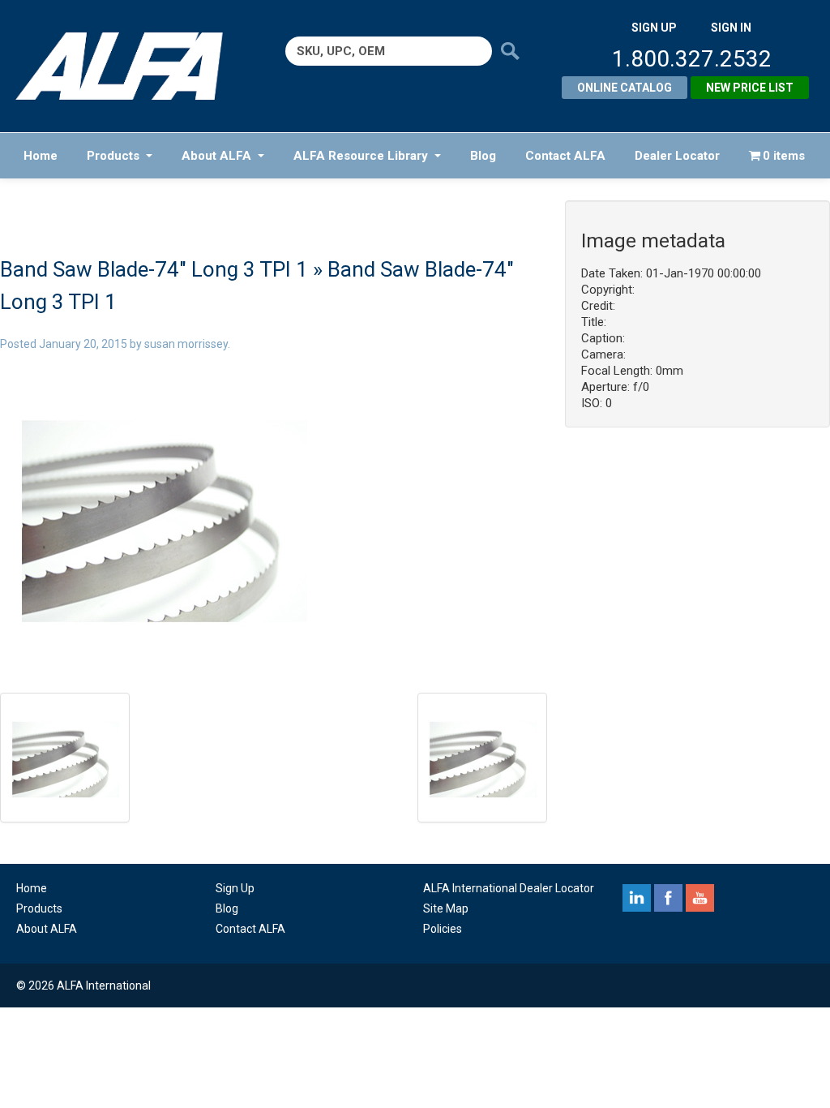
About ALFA (216, 155)
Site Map (445, 908)
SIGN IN (731, 27)
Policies (442, 928)
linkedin (636, 898)
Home (41, 155)
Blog (483, 155)
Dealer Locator (677, 155)
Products (113, 155)
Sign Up (235, 888)
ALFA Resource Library (360, 155)
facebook (668, 898)
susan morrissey (186, 343)
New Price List (750, 87)
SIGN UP (654, 27)
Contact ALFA (565, 155)
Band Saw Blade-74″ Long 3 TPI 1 (154, 269)
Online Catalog (624, 87)
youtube (700, 898)
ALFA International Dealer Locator (508, 888)
